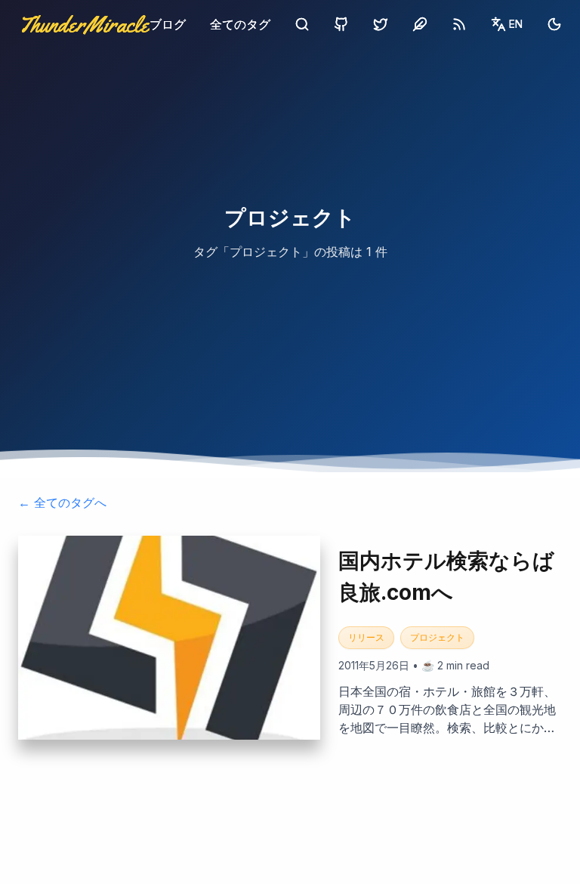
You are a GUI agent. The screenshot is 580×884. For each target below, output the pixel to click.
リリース (366, 637)
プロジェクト (437, 637)
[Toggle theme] (554, 24)
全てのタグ (240, 24)
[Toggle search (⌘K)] (302, 24)
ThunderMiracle (83, 24)
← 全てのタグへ (62, 502)
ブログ (168, 24)
